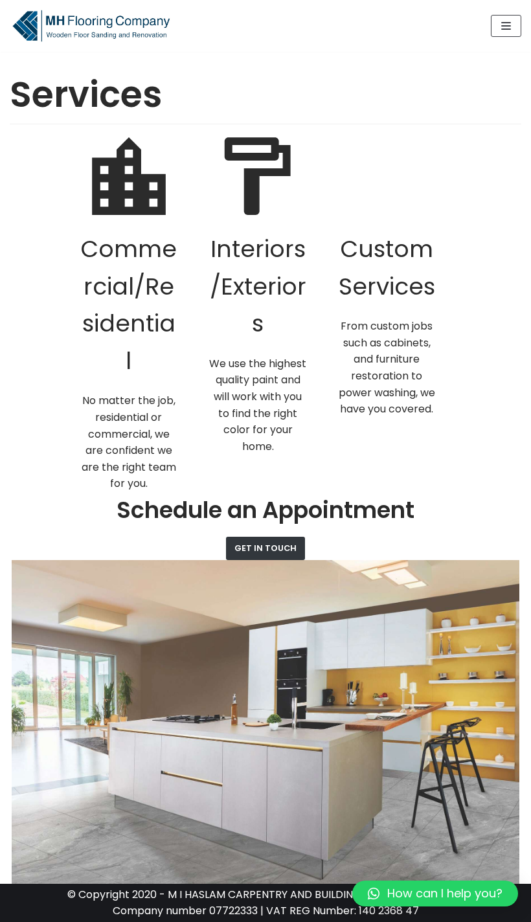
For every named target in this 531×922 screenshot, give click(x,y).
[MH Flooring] (91, 26)
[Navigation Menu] (506, 26)
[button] (435, 893)
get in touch (265, 548)
